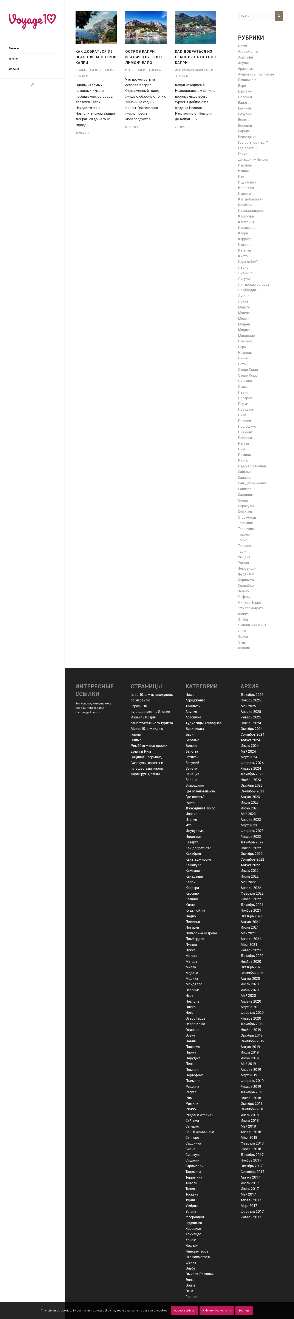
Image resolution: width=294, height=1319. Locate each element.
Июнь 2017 (250, 1189)
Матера (244, 313)
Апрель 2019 (251, 1070)
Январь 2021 (251, 950)
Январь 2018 (251, 1149)
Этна (242, 642)
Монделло (246, 336)
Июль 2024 (250, 746)
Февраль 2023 (252, 831)
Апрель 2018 (251, 1132)
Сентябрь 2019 (252, 1041)
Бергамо (245, 91)
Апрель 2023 (251, 820)
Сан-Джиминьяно (252, 483)
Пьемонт (245, 432)
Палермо (245, 398)
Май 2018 (248, 1126)
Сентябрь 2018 (252, 1109)
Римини (244, 455)
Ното (242, 364)
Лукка (243, 301)
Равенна (245, 438)
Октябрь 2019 (252, 1035)
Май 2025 (248, 706)
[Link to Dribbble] (32, 84)
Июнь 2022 (250, 876)
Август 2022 (250, 865)
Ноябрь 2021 (251, 910)
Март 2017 (249, 1206)
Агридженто (248, 51)
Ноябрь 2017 (251, 1160)
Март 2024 (249, 757)
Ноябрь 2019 (251, 1030)
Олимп (136, 740)
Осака (243, 387)
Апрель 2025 (251, 712)
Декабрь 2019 (252, 1024)
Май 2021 (248, 933)
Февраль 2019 (252, 1081)
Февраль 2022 (252, 893)
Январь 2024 (251, 768)
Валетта (244, 103)
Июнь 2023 (250, 808)
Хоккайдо (246, 586)
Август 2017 (250, 1177)
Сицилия (245, 512)
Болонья (245, 97)
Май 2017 (248, 1194)
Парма (243, 404)
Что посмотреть (251, 608)
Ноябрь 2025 (251, 700)
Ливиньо (245, 273)
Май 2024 (248, 751)
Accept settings (184, 1310)
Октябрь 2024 (252, 729)
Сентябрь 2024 (252, 734)
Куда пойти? (248, 262)
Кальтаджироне (251, 211)
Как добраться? (250, 199)
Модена (244, 324)
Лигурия (244, 279)
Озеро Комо (248, 375)
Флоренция (247, 568)
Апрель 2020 (251, 1001)
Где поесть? (247, 148)
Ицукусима (247, 182)
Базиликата (247, 80)
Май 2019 (248, 1064)
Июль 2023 (250, 802)
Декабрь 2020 (252, 956)
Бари (242, 86)
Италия (81, 70)
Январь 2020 (251, 1018)
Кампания (95, 70)
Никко (243, 358)
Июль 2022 (250, 871)
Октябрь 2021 (252, 916)
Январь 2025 (251, 717)
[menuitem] (32, 48)
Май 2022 (248, 882)
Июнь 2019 (250, 1058)
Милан (243, 319)
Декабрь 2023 (252, 774)
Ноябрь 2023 (251, 780)
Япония (244, 648)
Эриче (243, 637)
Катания (244, 250)
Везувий (245, 114)
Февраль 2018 (252, 1143)
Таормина (246, 523)
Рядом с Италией (252, 466)
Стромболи (247, 517)
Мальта (244, 307)
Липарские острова (253, 284)
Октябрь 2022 (252, 854)
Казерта (244, 194)
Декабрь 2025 (252, 695)
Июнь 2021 (250, 927)
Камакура (246, 216)
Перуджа (245, 409)
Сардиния (246, 495)
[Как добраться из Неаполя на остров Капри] (96, 27)
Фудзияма (246, 574)
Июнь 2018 (250, 1121)
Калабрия (245, 205)
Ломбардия (247, 290)
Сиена (243, 500)
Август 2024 (250, 740)
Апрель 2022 (251, 888)
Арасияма (246, 69)
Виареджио (247, 137)
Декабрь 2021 (252, 905)
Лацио (243, 267)
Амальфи (245, 57)
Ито (241, 176)
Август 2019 (250, 1047)
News (242, 46)
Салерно (245, 478)
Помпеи (244, 421)
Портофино (247, 426)
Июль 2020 (250, 984)
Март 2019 (249, 1075)
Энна (242, 631)
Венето (243, 120)
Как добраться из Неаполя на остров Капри (96, 57)
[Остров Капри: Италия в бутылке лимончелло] (146, 27)
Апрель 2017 (251, 1200)
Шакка (243, 614)
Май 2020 (248, 996)
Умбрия (244, 557)
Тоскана (244, 546)
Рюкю (243, 461)
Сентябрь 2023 (252, 791)
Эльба (243, 620)
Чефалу (244, 597)
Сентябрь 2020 (252, 973)
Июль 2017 (250, 1183)
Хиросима (246, 580)
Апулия (243, 63)
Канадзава (246, 228)
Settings (244, 1310)
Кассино (244, 245)
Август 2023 (250, 797)
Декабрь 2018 (252, 1092)
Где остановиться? (253, 142)
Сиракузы (246, 506)
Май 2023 (248, 814)
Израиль (245, 165)
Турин (242, 551)
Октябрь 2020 (252, 967)
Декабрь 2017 (252, 1155)
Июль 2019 (250, 1052)
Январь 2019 (251, 1087)
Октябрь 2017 (252, 1166)
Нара (242, 347)
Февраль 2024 (252, 763)
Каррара (244, 239)
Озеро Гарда (248, 370)
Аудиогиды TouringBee (256, 74)
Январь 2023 (251, 837)
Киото (243, 256)
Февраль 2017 (252, 1212)
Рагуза (243, 443)
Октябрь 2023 (252, 785)
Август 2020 (250, 979)
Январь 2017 (251, 1217)
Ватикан (244, 108)
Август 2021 (250, 922)
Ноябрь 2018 (251, 1098)
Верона (244, 131)
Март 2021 (249, 945)
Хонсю (243, 591)
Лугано (243, 296)
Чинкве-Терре (249, 603)
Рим (241, 449)
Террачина (246, 529)
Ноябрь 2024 (251, 723)
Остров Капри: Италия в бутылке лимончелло (144, 57)
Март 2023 (249, 825)
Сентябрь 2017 (252, 1172)
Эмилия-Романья (252, 625)
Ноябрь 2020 (251, 962)
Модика (244, 330)
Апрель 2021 (251, 939)
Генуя (242, 154)
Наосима (245, 341)
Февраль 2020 (252, 1013)
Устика (243, 563)
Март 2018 (249, 1138)
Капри (109, 70)
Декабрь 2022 (252, 842)
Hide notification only (217, 1310)
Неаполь (82, 75)
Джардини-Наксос (253, 159)
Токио (243, 540)
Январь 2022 (251, 899)
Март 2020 (249, 1007)
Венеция (245, 125)
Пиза (242, 415)
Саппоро (245, 489)
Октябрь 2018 (252, 1104)
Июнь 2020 (250, 990)
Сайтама (244, 472)
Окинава (245, 381)
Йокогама (246, 188)
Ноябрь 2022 (251, 848)
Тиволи (244, 534)
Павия (243, 392)
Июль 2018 (250, 1115)
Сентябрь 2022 (252, 859)
